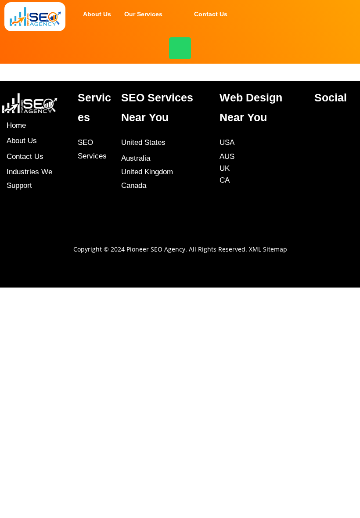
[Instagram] (321, 226)
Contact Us (210, 14)
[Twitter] (321, 147)
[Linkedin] (321, 200)
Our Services (143, 14)
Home (16, 125)
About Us (97, 14)
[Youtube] (321, 173)
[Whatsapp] (180, 48)
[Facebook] (321, 121)
